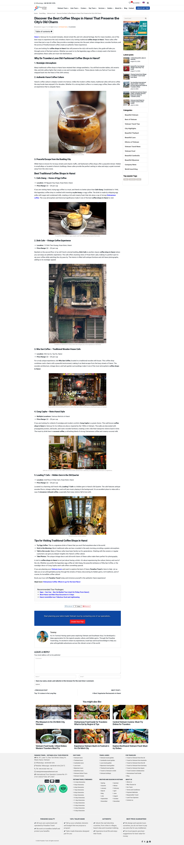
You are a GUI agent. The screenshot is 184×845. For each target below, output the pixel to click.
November (104, 801)
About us (129, 782)
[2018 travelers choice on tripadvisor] (41, 788)
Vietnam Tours (63, 8)
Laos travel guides (106, 763)
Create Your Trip (77, 621)
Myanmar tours (78, 768)
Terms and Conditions (133, 790)
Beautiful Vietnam (131, 115)
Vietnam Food (51, 13)
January (103, 788)
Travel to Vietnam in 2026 (108, 771)
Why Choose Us (131, 784)
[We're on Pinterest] (150, 842)
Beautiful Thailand (132, 133)
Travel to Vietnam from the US (136, 758)
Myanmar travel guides (107, 765)
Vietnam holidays (105, 773)
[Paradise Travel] (40, 7)
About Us (118, 8)
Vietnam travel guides (107, 758)
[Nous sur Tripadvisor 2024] (63, 788)
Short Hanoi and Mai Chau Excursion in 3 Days (57, 594)
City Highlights (130, 128)
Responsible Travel (132, 795)
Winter (115, 785)
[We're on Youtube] (147, 842)
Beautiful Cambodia (132, 155)
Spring (103, 783)
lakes (125, 179)
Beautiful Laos (130, 137)
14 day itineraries (79, 808)
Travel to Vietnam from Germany (137, 765)
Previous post (41, 690)
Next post (115, 690)
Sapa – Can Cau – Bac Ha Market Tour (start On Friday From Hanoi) (64, 592)
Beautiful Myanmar (132, 160)
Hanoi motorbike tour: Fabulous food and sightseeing (60, 597)
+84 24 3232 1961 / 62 (45, 769)
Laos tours (77, 765)
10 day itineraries (79, 797)
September (104, 798)
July (102, 796)
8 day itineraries (79, 792)
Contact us (130, 800)
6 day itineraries (79, 787)
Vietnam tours (56, 569)
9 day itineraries (79, 795)
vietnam (132, 179)
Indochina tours (78, 771)
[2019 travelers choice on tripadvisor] (52, 788)
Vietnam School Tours (80, 773)
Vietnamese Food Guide (134, 773)
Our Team (130, 787)
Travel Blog (42, 13)
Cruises (83, 8)
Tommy (53, 632)
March (103, 791)
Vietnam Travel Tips (132, 124)
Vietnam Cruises (79, 776)
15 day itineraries (79, 810)
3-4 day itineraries (79, 782)
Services (102, 8)
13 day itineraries (79, 805)
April (114, 791)
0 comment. (72, 27)
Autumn (103, 785)
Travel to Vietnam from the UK (136, 763)
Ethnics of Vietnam (132, 142)
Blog (125, 8)
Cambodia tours (79, 763)
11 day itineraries (79, 800)
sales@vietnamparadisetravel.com (47, 771)
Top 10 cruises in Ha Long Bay (45, 693)
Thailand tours (78, 760)
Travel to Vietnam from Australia (137, 760)
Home (36, 13)
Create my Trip (143, 8)
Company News (130, 164)
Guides (110, 8)
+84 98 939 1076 (49, 763)
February (116, 788)
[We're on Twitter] (145, 842)
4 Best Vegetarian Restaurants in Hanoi (106, 693)
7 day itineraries (79, 790)
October (115, 798)
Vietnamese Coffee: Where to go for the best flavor (61, 582)
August (115, 796)
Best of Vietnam (131, 119)
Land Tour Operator (132, 797)
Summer (116, 783)
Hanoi (36, 37)
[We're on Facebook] (142, 842)
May (102, 793)
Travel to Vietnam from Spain (135, 768)
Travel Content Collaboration (135, 771)
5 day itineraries (79, 785)
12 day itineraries (79, 803)
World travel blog (131, 169)
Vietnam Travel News (132, 146)
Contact (131, 8)
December (116, 801)
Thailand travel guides (107, 768)
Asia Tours (74, 8)
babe (138, 179)
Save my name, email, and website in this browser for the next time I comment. (65, 681)
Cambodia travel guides (107, 760)
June (115, 793)
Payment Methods (132, 792)
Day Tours (92, 8)
